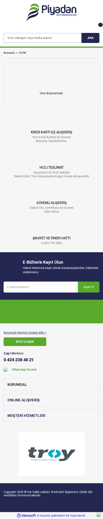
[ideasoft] (26, 515)
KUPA (22, 52)
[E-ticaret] (51, 516)
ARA (90, 38)
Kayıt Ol (89, 287)
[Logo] (51, 12)
